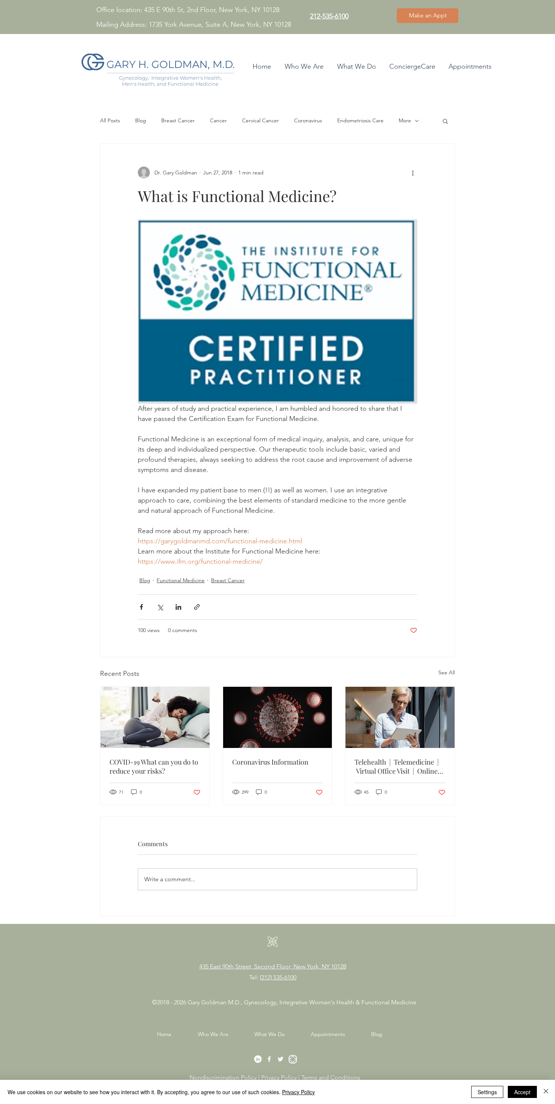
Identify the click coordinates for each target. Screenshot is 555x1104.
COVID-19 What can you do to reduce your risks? (153, 766)
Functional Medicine (181, 580)
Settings (487, 1092)
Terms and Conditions (331, 1077)
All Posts (110, 120)
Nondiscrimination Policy (223, 1077)
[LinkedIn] (258, 1059)
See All (446, 672)
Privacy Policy (279, 1077)
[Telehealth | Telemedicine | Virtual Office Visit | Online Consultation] (400, 717)
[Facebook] (269, 1059)
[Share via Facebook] (141, 607)
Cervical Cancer (260, 120)
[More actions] (412, 172)
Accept (522, 1092)
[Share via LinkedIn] (178, 607)
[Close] (545, 1092)
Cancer (218, 120)
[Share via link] (196, 607)
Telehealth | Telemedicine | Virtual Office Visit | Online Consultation (397, 766)
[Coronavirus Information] (277, 717)
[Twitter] (280, 1059)
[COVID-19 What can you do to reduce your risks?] (155, 717)
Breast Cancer (178, 120)
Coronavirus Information (270, 761)
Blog (140, 120)
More (405, 120)
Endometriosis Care (360, 120)
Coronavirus (308, 120)
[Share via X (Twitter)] (159, 607)
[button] (445, 121)
